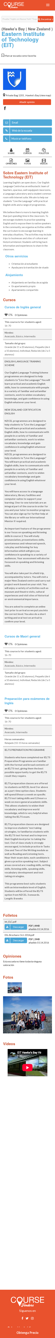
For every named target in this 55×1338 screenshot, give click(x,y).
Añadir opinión (27, 101)
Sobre (11, 153)
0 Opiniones (21, 314)
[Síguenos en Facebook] (22, 1318)
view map (45, 95)
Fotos (27, 163)
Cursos (27, 153)
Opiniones (11, 163)
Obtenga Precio (27, 1332)
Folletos (44, 153)
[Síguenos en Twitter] (27, 1318)
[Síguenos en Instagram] (32, 1318)
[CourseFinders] (14, 5)
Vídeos (44, 163)
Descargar (18, 926)
